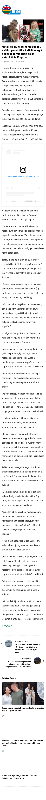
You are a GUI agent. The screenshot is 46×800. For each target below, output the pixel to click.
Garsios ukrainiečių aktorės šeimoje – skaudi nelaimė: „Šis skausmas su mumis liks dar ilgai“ (22, 743)
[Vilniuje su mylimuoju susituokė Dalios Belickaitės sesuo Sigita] (23, 761)
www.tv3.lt (7, 626)
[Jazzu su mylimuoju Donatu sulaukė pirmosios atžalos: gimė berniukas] (23, 693)
